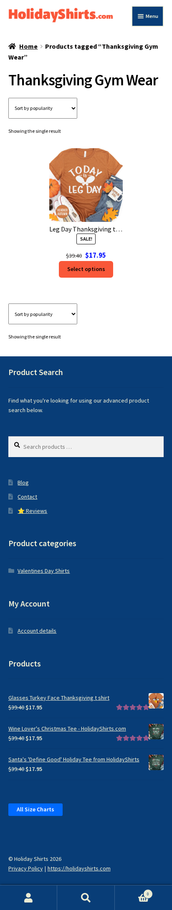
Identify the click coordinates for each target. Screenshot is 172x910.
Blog (23, 482)
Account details (37, 630)
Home (28, 46)
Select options (86, 269)
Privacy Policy (25, 868)
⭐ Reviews (32, 511)
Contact (27, 496)
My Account (28, 897)
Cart (132, 891)
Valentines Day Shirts (44, 570)
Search (85, 897)
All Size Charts (35, 809)
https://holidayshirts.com (79, 868)
